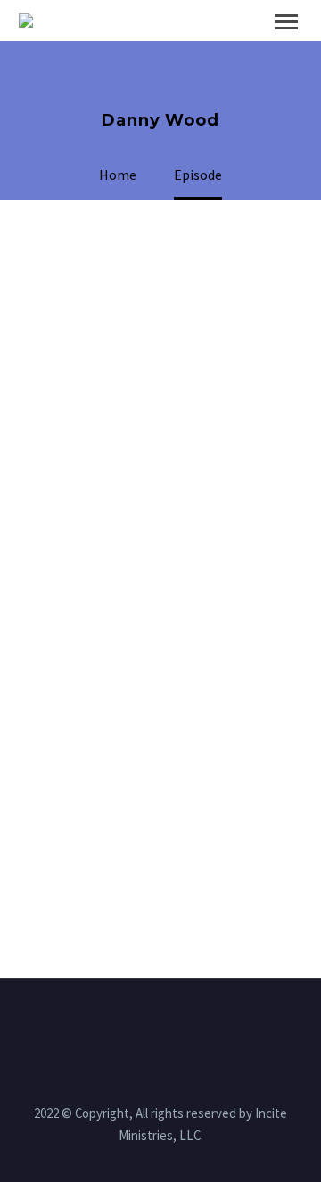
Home (185, 48)
